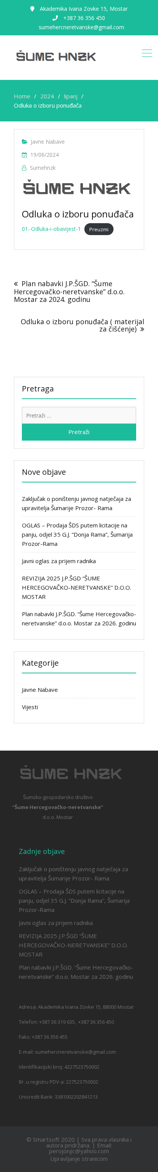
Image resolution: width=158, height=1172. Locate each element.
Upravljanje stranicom (79, 1158)
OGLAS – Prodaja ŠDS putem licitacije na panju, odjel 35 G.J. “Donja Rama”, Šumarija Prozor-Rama (77, 534)
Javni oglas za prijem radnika (59, 561)
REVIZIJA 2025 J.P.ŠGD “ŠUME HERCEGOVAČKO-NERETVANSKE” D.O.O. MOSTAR (76, 587)
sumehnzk (43, 167)
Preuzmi (99, 228)
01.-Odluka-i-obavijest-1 (51, 228)
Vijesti (30, 707)
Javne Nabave (48, 141)
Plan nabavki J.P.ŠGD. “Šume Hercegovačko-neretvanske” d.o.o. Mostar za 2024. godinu (69, 291)
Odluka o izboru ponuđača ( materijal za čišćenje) (82, 325)
